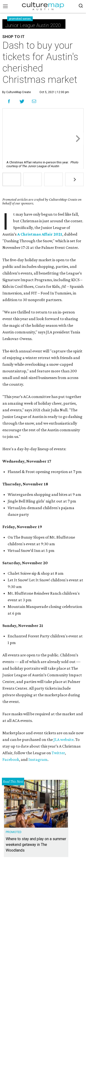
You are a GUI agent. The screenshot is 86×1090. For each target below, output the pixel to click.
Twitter (58, 752)
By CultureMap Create (16, 92)
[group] (11, 179)
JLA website (63, 739)
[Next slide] (77, 139)
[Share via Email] (34, 101)
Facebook (10, 759)
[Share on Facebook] (9, 101)
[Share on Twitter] (22, 101)
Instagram (38, 759)
